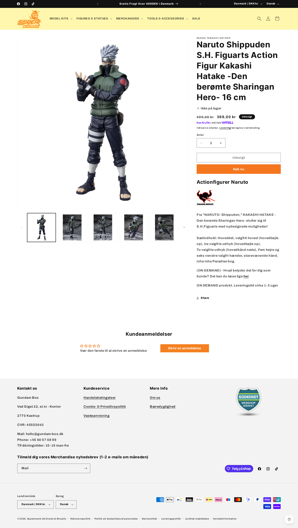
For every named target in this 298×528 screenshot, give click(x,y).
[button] (60, 18)
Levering (225, 127)
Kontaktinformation (225, 518)
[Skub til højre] (184, 227)
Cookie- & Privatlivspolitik (105, 406)
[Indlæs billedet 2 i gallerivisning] (72, 227)
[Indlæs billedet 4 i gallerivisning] (133, 227)
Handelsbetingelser (100, 397)
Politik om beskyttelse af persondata (116, 518)
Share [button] (205, 297)
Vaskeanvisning (96, 415)
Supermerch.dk (36, 518)
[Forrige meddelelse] (97, 4)
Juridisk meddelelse (197, 518)
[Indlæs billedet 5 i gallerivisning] (164, 227)
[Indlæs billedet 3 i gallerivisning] (103, 227)
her (246, 276)
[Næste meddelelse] (200, 4)
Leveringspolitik (171, 518)
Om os (155, 397)
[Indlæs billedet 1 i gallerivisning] (41, 227)
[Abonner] (85, 468)
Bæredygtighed (163, 406)
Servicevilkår (149, 518)
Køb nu (238, 169)
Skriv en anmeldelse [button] (184, 348)
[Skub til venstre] (21, 227)
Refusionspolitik (80, 518)
